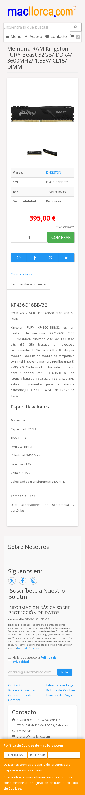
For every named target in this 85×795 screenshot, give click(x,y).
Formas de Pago (59, 695)
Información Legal (60, 685)
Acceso (35, 36)
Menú (15, 36)
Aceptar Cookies (64, 755)
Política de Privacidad (28, 648)
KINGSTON (53, 172)
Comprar (61, 237)
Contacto (58, 36)
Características (21, 274)
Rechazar (37, 755)
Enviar (65, 672)
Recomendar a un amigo (28, 284)
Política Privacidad (22, 690)
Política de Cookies (61, 690)
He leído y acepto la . (35, 660)
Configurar (15, 755)
